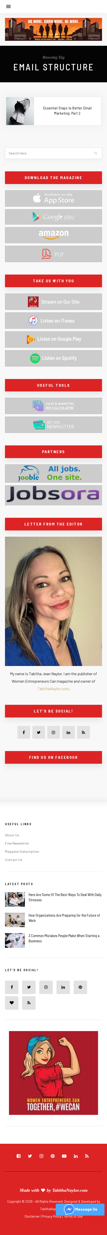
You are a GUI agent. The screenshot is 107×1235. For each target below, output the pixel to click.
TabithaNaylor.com (53, 688)
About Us (12, 835)
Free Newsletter (17, 843)
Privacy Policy (52, 1216)
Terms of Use (73, 1216)
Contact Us (13, 859)
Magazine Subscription (22, 851)
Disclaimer (33, 1216)
